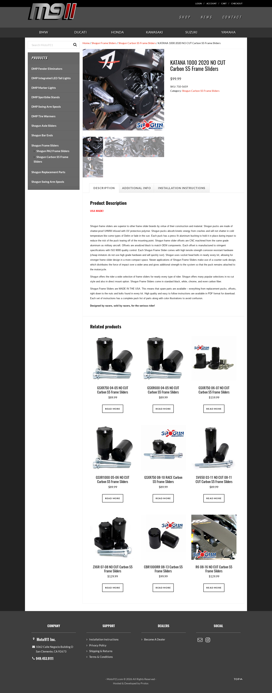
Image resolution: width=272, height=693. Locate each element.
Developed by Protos (136, 683)
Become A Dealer (154, 639)
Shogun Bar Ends (42, 135)
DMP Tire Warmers (43, 116)
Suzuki (191, 32)
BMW (43, 32)
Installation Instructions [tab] (181, 188)
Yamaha (228, 32)
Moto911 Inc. (46, 639)
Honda (117, 32)
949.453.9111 (44, 658)
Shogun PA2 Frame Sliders (52, 151)
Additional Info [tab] (136, 188)
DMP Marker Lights (43, 87)
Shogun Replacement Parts (48, 172)
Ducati (80, 32)
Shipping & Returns (101, 651)
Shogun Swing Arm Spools (47, 181)
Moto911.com (61, 11)
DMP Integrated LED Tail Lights (51, 78)
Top (237, 679)
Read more (112, 408)
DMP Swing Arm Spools (46, 106)
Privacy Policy (97, 645)
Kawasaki (154, 32)
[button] (158, 55)
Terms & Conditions (101, 656)
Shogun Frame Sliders (104, 43)
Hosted (117, 683)
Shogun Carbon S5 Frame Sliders (137, 43)
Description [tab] (104, 188)
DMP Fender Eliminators (46, 68)
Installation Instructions (104, 639)
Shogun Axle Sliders (43, 125)
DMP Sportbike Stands (45, 97)
